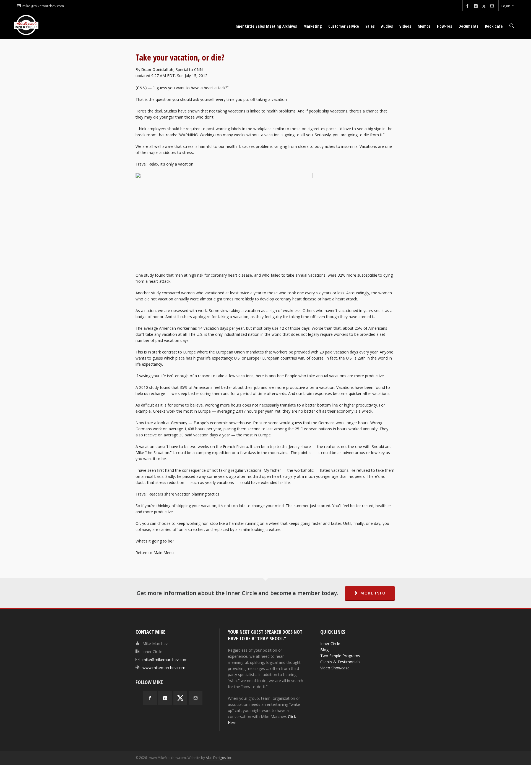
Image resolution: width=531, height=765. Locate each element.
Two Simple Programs (340, 655)
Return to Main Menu (155, 552)
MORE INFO (373, 593)
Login (505, 5)
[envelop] (493, 6)
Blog (324, 649)
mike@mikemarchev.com (43, 5)
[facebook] (468, 6)
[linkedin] (476, 6)
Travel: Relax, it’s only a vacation (164, 164)
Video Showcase (335, 667)
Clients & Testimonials (340, 661)
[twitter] (484, 6)
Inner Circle (330, 643)
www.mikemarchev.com (163, 667)
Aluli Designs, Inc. (219, 757)
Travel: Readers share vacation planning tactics (177, 494)
